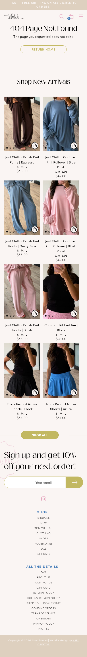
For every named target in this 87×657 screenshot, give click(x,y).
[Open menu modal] (80, 16)
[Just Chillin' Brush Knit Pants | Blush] (22, 291)
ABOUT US (43, 577)
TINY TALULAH (43, 528)
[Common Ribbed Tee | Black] (61, 291)
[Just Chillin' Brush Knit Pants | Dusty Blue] (22, 207)
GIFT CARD (43, 553)
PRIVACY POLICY (43, 623)
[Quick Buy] (34, 145)
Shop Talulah (40, 640)
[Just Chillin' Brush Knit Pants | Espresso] (22, 124)
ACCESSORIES (43, 543)
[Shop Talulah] (14, 16)
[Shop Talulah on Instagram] (43, 499)
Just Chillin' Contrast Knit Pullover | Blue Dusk (61, 162)
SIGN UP (74, 482)
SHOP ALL (43, 517)
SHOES (43, 538)
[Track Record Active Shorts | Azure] (61, 370)
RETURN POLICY (43, 592)
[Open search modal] (61, 16)
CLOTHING (44, 533)
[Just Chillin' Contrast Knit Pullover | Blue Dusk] (61, 124)
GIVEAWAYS (43, 618)
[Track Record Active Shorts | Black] (22, 370)
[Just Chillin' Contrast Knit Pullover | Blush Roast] (61, 207)
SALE (43, 548)
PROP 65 (43, 628)
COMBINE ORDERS (43, 608)
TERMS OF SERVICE (43, 613)
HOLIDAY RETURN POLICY (43, 598)
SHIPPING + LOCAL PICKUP (43, 603)
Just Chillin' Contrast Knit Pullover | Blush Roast (61, 246)
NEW (43, 523)
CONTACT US (43, 582)
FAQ (43, 572)
